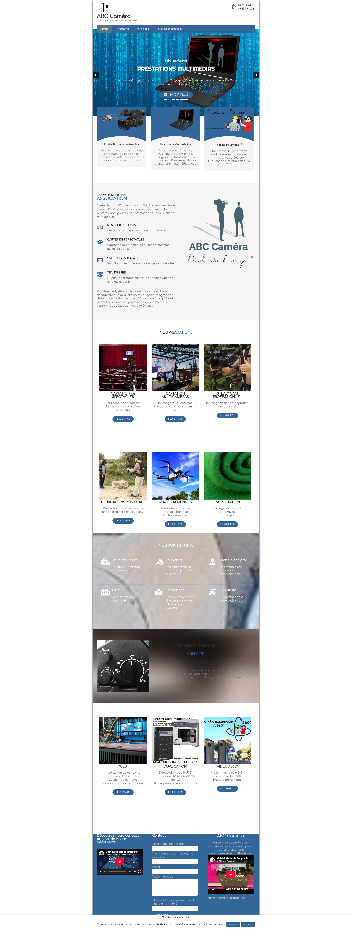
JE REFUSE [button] (233, 924)
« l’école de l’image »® (170, 29)
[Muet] (135, 871)
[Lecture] (100, 871)
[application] (120, 862)
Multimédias (144, 29)
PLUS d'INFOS (123, 419)
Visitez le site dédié (176, 94)
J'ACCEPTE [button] (248, 924)
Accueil (104, 29)
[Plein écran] (139, 871)
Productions (122, 29)
